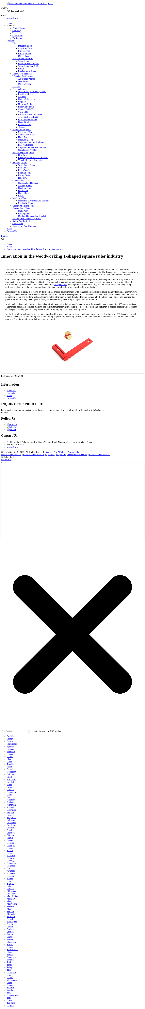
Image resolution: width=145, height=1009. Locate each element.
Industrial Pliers (25, 46)
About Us (11, 390)
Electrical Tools (19, 89)
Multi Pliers (23, 211)
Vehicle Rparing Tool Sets (29, 160)
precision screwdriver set (33, 454)
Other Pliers (23, 56)
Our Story (16, 30)
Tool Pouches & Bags (28, 117)
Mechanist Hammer (27, 203)
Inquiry (4, 412)
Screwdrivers (24, 61)
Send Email (6, 459)
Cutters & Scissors (26, 99)
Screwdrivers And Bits (22, 58)
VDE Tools (23, 112)
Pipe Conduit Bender (27, 119)
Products (11, 41)
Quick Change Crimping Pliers (32, 91)
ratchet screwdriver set (77, 454)
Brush (21, 195)
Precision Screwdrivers (28, 63)
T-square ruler (60, 284)
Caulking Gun (24, 188)
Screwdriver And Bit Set (29, 66)
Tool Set (16, 86)
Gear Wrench (24, 81)
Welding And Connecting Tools (26, 218)
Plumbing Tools (19, 162)
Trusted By (17, 33)
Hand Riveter (24, 193)
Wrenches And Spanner (23, 76)
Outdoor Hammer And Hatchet (32, 216)
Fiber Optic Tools (26, 107)
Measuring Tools (25, 132)
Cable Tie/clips (24, 122)
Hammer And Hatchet (22, 74)
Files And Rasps (25, 145)
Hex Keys (22, 155)
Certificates (17, 35)
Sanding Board (25, 185)
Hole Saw (22, 178)
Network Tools (25, 104)
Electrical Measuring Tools (30, 114)
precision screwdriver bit (99, 454)
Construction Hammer (28, 183)
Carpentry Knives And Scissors (32, 147)
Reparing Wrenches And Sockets (33, 157)
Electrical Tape (24, 124)
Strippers (22, 101)
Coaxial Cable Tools (27, 109)
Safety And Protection (22, 221)
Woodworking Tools (21, 129)
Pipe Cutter (23, 167)
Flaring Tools (24, 175)
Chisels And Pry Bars (27, 150)
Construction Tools (20, 180)
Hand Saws (23, 137)
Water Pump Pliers (26, 165)
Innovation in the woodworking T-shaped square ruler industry (35, 249)
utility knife (61, 454)
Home (9, 23)
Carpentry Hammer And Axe (31, 142)
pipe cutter (50, 454)
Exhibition (17, 38)
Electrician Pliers (25, 94)
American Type (25, 48)
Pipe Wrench (24, 170)
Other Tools (17, 223)
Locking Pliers (24, 53)
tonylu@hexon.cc (15, 18)
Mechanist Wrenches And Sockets (33, 200)
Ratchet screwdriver (27, 71)
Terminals (22, 127)
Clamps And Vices (26, 134)
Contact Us (12, 231)
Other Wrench (24, 84)
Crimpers (22, 96)
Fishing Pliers (24, 213)
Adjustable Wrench (26, 79)
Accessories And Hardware (24, 226)
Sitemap (48, 452)
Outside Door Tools (21, 208)
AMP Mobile (60, 452)
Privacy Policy (73, 452)
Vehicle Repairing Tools (23, 152)
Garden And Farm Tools (23, 206)
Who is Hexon (18, 28)
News (9, 228)
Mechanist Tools (19, 198)
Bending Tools (24, 173)
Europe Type (24, 51)
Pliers (14, 43)
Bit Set (21, 68)
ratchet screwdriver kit (11, 454)
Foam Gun (23, 190)
